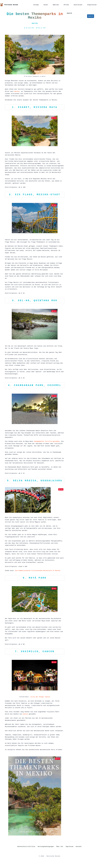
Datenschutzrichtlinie (26, 846)
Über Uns (59, 846)
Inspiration (92, 5)
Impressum (69, 846)
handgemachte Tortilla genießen (46, 441)
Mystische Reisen (11, 5)
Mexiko (16, 91)
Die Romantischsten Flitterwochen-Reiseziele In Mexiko (37, 570)
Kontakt (79, 846)
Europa (36, 5)
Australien (78, 5)
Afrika (66, 5)
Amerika (56, 5)
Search (69, 13)
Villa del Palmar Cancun (40, 697)
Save (55, 118)
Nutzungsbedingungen (46, 846)
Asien (46, 5)
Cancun (25, 714)
